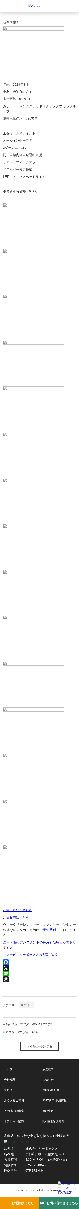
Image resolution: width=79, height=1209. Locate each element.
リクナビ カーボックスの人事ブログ (30, 954)
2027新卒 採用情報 (54, 1100)
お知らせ (48, 1079)
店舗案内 (48, 1069)
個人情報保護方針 (53, 1121)
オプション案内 (14, 1121)
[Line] (39, 973)
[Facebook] (39, 962)
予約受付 (49, 929)
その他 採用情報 (14, 1111)
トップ (8, 1069)
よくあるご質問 (14, 1100)
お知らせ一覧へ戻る (39, 1046)
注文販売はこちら (16, 917)
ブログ (8, 1090)
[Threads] (39, 979)
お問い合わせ (50, 1090)
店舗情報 (26, 1005)
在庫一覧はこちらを (17, 910)
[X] (39, 968)
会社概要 (9, 1079)
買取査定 (48, 1111)
